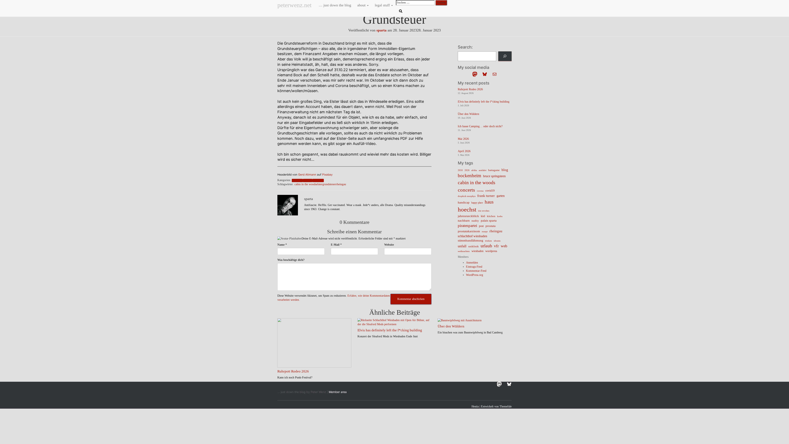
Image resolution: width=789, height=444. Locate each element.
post (481, 226)
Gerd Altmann (307, 174)
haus (489, 202)
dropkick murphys (466, 196)
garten (501, 196)
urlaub (486, 245)
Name (282, 244)
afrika (474, 170)
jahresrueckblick (468, 216)
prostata (491, 226)
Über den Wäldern (468, 114)
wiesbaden (477, 251)
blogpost (297, 180)
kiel (483, 216)
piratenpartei (467, 225)
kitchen (491, 216)
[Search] (505, 56)
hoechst (467, 209)
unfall (462, 246)
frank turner (486, 196)
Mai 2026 (463, 138)
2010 (460, 170)
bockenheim (469, 175)
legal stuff (383, 5)
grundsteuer (329, 184)
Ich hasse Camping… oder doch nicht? (480, 126)
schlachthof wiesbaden (472, 236)
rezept (485, 231)
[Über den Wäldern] (460, 320)
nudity (475, 220)
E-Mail (336, 244)
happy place (477, 202)
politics (307, 180)
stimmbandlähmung (470, 240)
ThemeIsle (505, 406)
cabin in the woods (305, 184)
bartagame (494, 170)
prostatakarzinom (469, 231)
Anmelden (472, 262)
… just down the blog (334, 5)
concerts (466, 190)
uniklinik (473, 246)
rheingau (318, 180)
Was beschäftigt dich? (291, 259)
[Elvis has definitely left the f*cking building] (394, 322)
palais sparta (489, 220)
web (504, 246)
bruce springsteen (494, 176)
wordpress (491, 251)
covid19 (490, 190)
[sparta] (287, 204)
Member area (338, 392)
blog (505, 170)
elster (319, 184)
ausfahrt (482, 170)
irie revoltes (483, 210)
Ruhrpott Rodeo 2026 (470, 89)
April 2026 (464, 151)
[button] (368, 5)
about (362, 5)
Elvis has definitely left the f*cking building (483, 101)
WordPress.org (474, 274)
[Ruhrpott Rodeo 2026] (314, 342)
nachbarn (464, 220)
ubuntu (497, 240)
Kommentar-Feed (476, 270)
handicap (463, 202)
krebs (499, 216)
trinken (488, 240)
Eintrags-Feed (474, 266)
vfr (496, 246)
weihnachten (464, 251)
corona (480, 191)
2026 (467, 170)
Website (389, 244)
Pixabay (327, 174)
